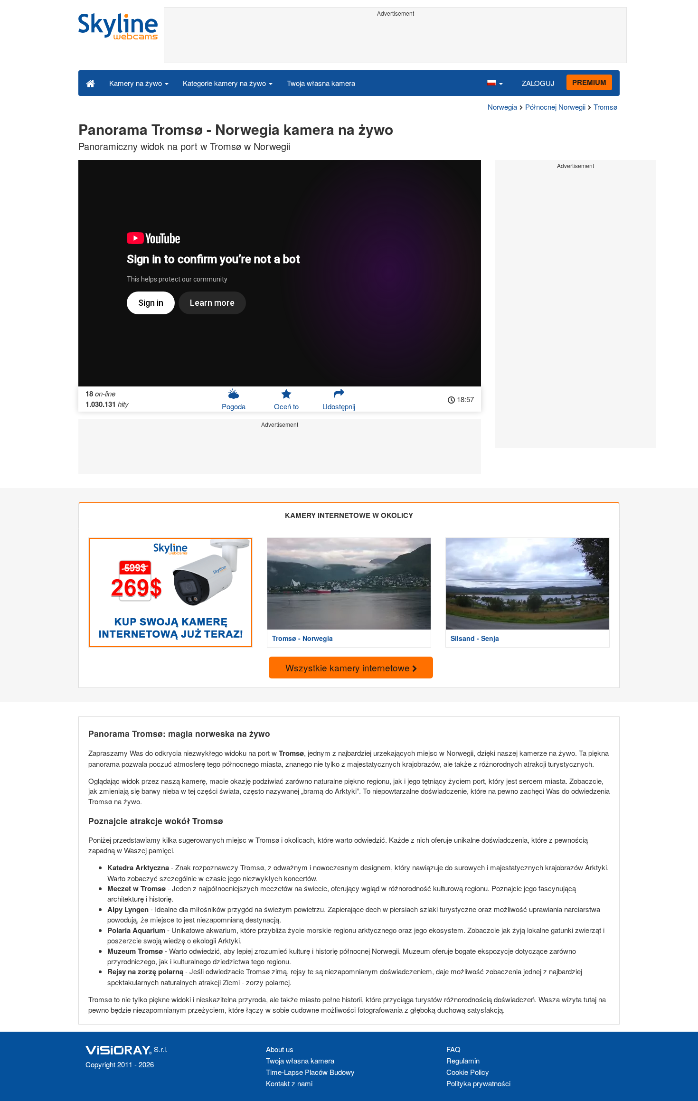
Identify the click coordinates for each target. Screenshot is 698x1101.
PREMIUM (589, 82)
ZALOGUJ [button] (538, 83)
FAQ (453, 1049)
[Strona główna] (90, 82)
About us (279, 1049)
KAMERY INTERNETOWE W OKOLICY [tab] (349, 515)
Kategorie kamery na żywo (225, 83)
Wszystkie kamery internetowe (348, 667)
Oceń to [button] (286, 406)
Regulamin (463, 1060)
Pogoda (233, 406)
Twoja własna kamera (321, 83)
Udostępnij (338, 406)
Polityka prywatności (478, 1083)
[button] (495, 82)
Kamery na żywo (136, 83)
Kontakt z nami (289, 1083)
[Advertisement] (395, 41)
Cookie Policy (467, 1072)
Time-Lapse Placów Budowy (310, 1072)
